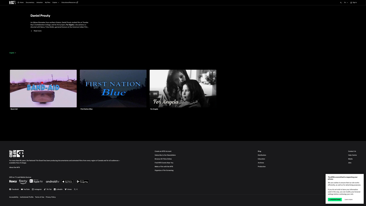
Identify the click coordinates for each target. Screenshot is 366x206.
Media (350, 159)
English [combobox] (12, 53)
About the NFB (14, 167)
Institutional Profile (26, 197)
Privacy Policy (51, 197)
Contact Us (352, 151)
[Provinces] (15, 52)
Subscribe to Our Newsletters (165, 155)
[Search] (341, 3)
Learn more (348, 199)
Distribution (262, 155)
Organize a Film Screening (164, 170)
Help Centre (352, 155)
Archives (261, 163)
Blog (259, 151)
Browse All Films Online (163, 159)
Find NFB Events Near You (164, 163)
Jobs (349, 163)
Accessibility (13, 197)
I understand (334, 199)
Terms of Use (39, 197)
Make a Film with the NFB (164, 166)
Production (262, 166)
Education (261, 159)
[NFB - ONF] (12, 2)
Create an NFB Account (163, 151)
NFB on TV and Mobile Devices (20, 177)
